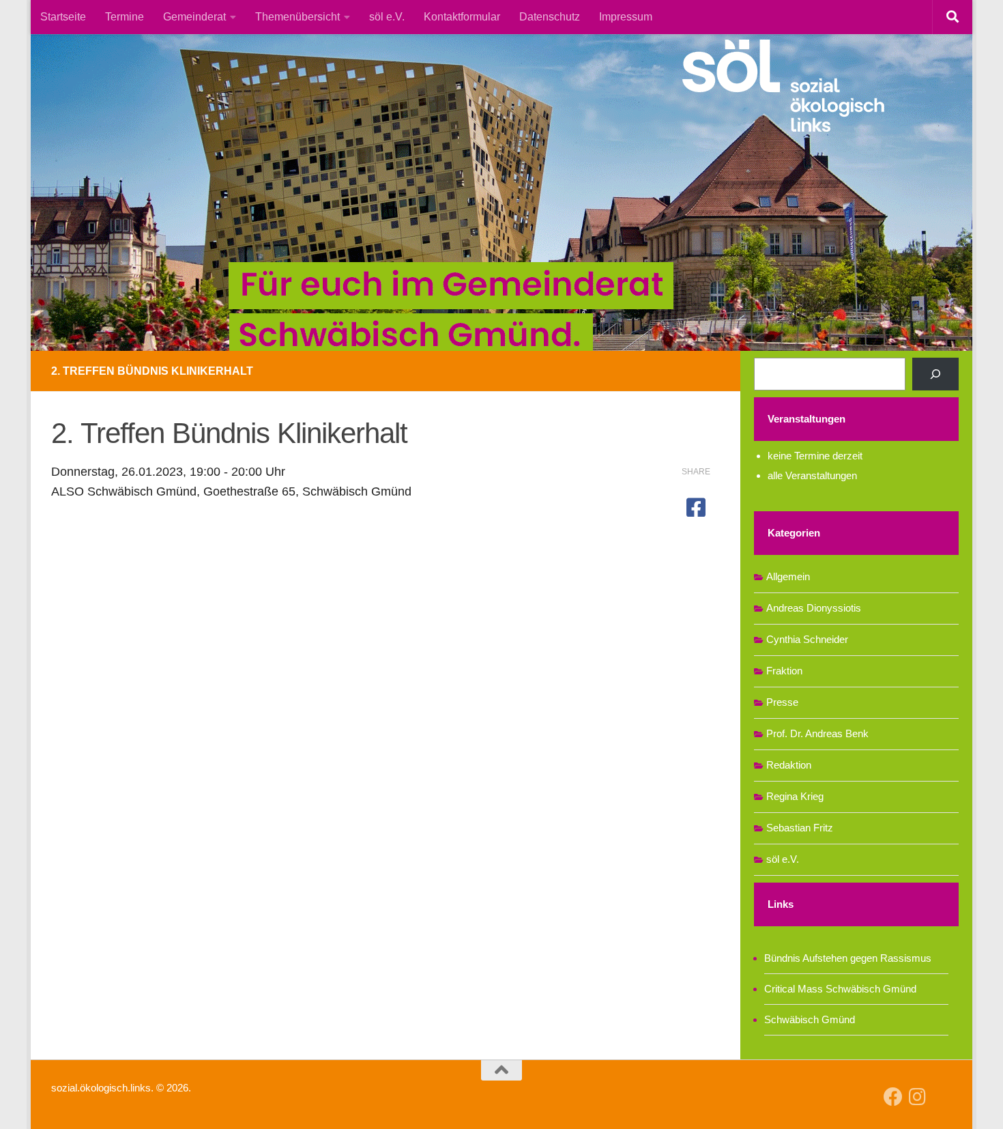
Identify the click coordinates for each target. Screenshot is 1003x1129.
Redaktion (788, 765)
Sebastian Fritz (799, 827)
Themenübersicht (297, 17)
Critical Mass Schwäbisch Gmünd (840, 989)
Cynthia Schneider (807, 639)
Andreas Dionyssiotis (813, 608)
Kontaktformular (462, 17)
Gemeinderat (194, 17)
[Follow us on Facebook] (893, 1096)
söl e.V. (387, 17)
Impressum (625, 17)
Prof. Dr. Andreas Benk (817, 733)
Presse (782, 702)
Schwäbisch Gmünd (809, 1019)
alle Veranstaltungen (812, 475)
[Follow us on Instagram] (917, 1096)
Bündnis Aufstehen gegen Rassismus (847, 958)
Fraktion (784, 670)
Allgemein (788, 576)
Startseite (63, 17)
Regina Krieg (795, 796)
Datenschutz (549, 17)
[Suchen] (935, 374)
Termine (124, 17)
